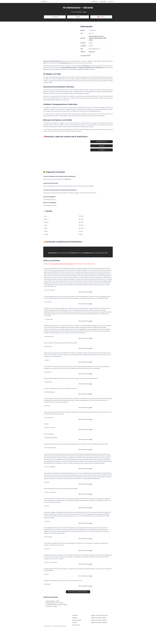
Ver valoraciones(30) (85, 55)
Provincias (94, 1)
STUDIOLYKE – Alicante (51, 606)
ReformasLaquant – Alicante (53, 601)
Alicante (80, 12)
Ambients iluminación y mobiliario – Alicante (56, 604)
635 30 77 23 (68, 179)
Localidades (103, 1)
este (92, 186)
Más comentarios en (85, 292)
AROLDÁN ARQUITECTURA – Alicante (54, 603)
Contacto (110, 1)
